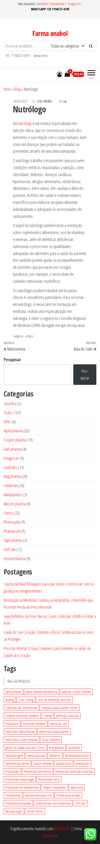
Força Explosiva (51, 739)
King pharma (56, 747)
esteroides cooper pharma (21, 739)
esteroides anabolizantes (54, 731)
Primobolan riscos (49, 779)
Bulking (9, 699)
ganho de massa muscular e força (25, 747)
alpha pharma (13, 691)
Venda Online (34, 811)
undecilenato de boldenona (53, 803)
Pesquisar (12, 359)
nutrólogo (25, 123)
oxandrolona (63, 763)
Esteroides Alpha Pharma (20, 731)
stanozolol (76, 787)
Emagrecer (74, 3)
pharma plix (82, 763)
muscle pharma (42, 763)
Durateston (12, 723)
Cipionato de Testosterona (21, 707)
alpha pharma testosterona (42, 691)
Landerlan (42, 3)
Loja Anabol (45, 101)
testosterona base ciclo (38, 795)
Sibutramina (57, 3)
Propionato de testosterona (22, 787)
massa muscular (36, 755)
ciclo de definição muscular (54, 699)
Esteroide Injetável (34, 723)
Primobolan (12, 771)
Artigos (29, 336)
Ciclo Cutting (25, 699)
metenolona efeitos (17, 763)
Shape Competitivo (54, 787)
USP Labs (80, 803)
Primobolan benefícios (37, 771)
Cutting (47, 715)
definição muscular (67, 715)
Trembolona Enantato (18, 803)
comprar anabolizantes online (60, 707)
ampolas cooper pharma (76, 691)
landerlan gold (14, 755)
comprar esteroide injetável (22, 715)
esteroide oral (58, 723)
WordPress (62, 828)
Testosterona (13, 795)
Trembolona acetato (68, 795)
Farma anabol (49, 33)
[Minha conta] (59, 74)
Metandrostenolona (77, 755)
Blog (17, 89)
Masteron (55, 755)
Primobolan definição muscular (74, 771)
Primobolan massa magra (19, 779)
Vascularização (13, 811)
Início (7, 89)
